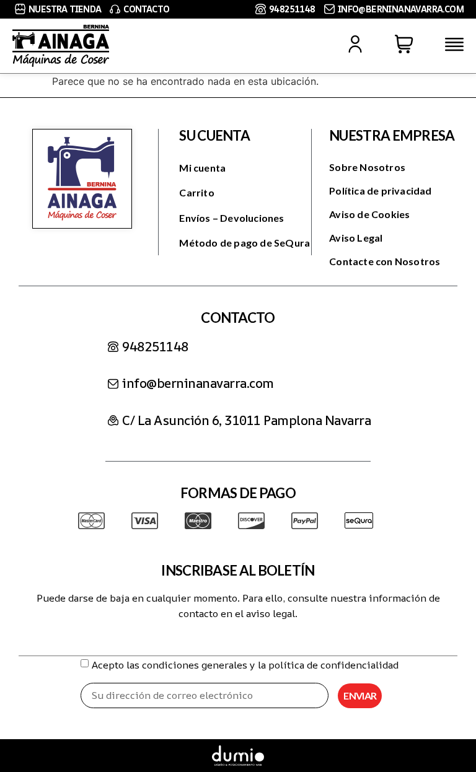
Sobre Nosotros (367, 167)
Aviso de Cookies (369, 214)
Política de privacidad (380, 190)
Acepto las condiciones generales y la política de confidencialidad (245, 665)
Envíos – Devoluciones (231, 218)
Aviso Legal (355, 237)
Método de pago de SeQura (244, 242)
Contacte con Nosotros (384, 261)
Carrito (196, 192)
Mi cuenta (202, 167)
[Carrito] (404, 44)
